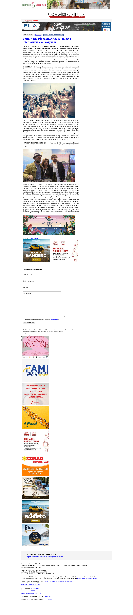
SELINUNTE (29, 21)
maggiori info (54, 319)
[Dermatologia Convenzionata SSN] (35, 404)
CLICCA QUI (47, 596)
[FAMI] (35, 381)
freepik (33, 590)
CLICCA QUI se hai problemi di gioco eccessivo (59, 581)
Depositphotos (35, 588)
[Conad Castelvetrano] (35, 475)
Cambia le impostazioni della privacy (31, 593)
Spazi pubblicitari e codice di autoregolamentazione (45, 557)
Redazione (38, 35)
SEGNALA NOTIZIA (31, 20)
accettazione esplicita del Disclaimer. (87, 578)
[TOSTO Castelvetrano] (35, 499)
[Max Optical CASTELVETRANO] (35, 546)
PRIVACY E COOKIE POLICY (30, 585)
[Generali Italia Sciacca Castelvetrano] (64, 261)
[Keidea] (35, 428)
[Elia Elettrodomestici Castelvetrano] (66, 30)
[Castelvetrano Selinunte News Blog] (66, 17)
